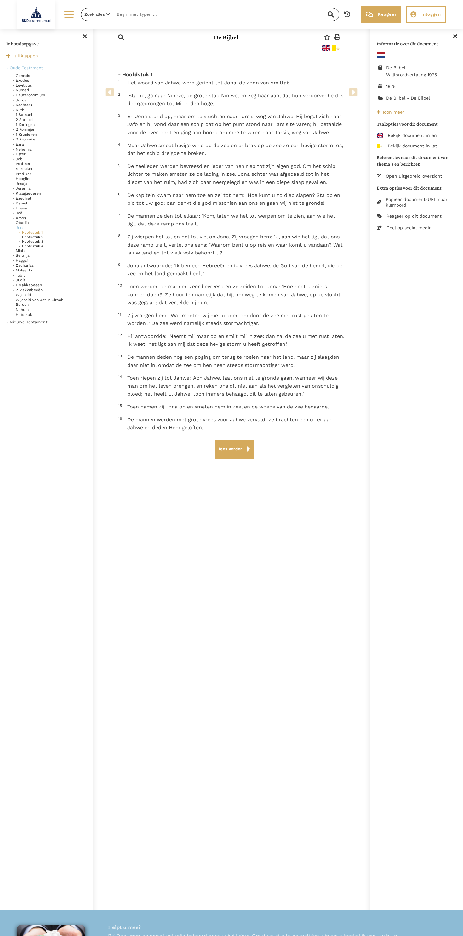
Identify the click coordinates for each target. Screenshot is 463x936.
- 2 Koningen (24, 129)
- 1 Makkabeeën (27, 285)
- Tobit (19, 275)
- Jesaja (20, 183)
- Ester (19, 154)
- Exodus (21, 80)
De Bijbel (226, 37)
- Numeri (21, 90)
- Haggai (20, 260)
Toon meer (392, 112)
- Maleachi (22, 270)
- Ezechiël (22, 198)
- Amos (19, 218)
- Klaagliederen (27, 193)
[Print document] (337, 37)
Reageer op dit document (414, 216)
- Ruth (18, 110)
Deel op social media (409, 227)
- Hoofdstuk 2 (31, 237)
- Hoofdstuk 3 (31, 241)
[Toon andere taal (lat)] (336, 48)
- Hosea (20, 208)
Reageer (387, 14)
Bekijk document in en (412, 135)
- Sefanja (21, 255)
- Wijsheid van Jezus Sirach (38, 300)
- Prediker (22, 174)
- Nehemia (22, 149)
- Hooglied (22, 178)
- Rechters (22, 105)
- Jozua (19, 100)
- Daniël (20, 203)
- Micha (19, 250)
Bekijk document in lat (412, 145)
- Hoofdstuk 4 (31, 246)
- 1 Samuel (22, 114)
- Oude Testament (24, 68)
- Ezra (18, 144)
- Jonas (19, 227)
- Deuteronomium (29, 95)
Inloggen (431, 14)
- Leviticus (22, 85)
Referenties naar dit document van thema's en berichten (413, 160)
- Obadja (21, 222)
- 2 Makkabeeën (28, 290)
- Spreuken (23, 169)
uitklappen (26, 55)
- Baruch (21, 304)
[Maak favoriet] (327, 37)
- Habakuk (22, 314)
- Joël (18, 213)
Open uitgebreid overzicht (414, 176)
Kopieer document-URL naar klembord (417, 202)
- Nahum (21, 309)
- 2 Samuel (23, 119)
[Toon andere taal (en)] (326, 48)
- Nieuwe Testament (26, 322)
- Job (18, 159)
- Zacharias (23, 265)
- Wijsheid (22, 295)
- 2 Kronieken (25, 139)
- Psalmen (22, 164)
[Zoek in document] (121, 37)
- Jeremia (22, 188)
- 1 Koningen (24, 125)
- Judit (19, 280)
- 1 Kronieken (25, 134)
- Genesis (21, 75)
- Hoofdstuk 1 (31, 233)
